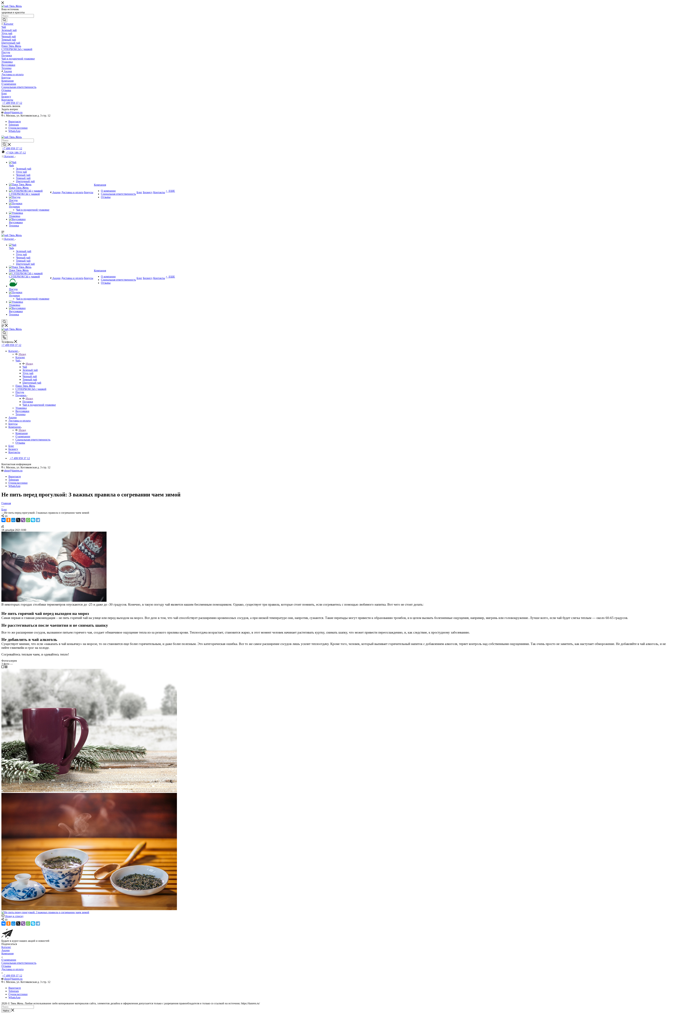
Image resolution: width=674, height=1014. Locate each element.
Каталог (20, 357)
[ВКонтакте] (3, 520)
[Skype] (33, 520)
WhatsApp (14, 131)
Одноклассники (18, 127)
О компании (8, 959)
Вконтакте (14, 121)
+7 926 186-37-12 (16, 152)
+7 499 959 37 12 (12, 102)
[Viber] (23, 520)
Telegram (13, 124)
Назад (22, 354)
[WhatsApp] (28, 520)
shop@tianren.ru (13, 112)
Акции (5, 950)
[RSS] (2, 526)
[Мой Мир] (13, 520)
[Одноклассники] (8, 520)
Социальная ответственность (18, 962)
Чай (24, 366)
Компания (21, 433)
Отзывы (6, 966)
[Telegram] (38, 520)
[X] (18, 520)
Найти (6, 1010)
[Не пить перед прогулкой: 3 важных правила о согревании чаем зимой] (54, 600)
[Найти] (4, 20)
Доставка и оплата (12, 969)
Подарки (27, 401)
